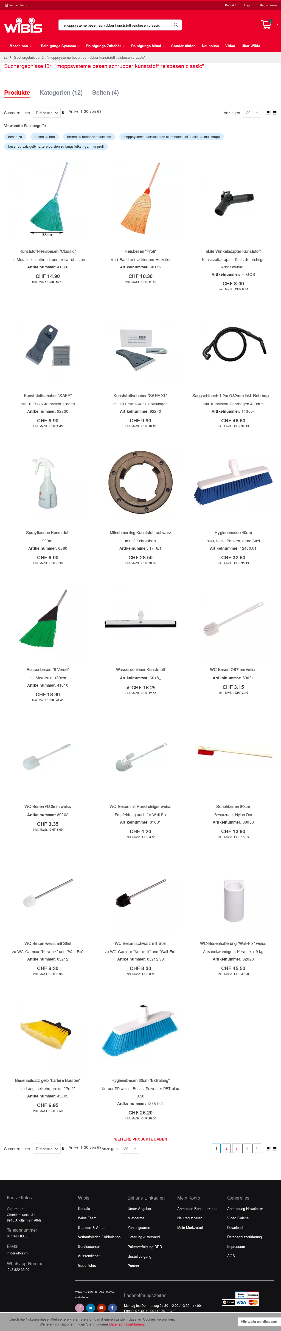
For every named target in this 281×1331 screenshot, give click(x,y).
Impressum (236, 1246)
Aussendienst (89, 1255)
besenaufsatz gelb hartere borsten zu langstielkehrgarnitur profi (56, 146)
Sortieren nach (17, 112)
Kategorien (61, 91)
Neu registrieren (189, 1217)
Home (6, 57)
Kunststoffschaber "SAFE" (48, 395)
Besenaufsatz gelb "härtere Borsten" (47, 1080)
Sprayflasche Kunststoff (47, 532)
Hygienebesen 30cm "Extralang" (140, 1080)
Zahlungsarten (139, 1227)
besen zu (15, 136)
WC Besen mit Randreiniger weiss (140, 806)
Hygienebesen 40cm (233, 532)
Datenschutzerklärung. (127, 1324)
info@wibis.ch (17, 1253)
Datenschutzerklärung (244, 1236)
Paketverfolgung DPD (145, 1246)
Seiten (105, 91)
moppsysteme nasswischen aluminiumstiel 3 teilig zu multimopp (171, 136)
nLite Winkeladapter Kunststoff (233, 251)
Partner (133, 1265)
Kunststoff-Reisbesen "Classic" (47, 251)
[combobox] (120, 24)
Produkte (17, 92)
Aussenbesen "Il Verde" (48, 669)
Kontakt (230, 5)
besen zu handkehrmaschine (89, 136)
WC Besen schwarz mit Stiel (140, 943)
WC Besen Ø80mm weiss (47, 806)
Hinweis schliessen (259, 1321)
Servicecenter (89, 1246)
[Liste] (275, 113)
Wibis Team (87, 1217)
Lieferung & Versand (144, 1236)
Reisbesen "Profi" (140, 251)
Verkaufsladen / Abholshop (99, 1236)
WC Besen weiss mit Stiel (47, 943)
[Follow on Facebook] (112, 1308)
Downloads (236, 1227)
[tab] (21, 87)
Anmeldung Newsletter (245, 1208)
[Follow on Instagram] (79, 1308)
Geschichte (87, 1265)
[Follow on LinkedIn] (90, 1308)
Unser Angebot (139, 1208)
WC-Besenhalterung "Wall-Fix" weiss (233, 943)
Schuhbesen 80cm (233, 806)
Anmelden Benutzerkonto (197, 1208)
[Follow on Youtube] (101, 1308)
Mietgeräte (136, 1217)
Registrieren (268, 5)
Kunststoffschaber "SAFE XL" (140, 395)
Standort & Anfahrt (93, 1227)
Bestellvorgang (139, 1256)
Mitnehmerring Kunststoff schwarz (140, 532)
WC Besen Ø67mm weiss (233, 669)
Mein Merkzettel (190, 1227)
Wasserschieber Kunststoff (140, 669)
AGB (231, 1255)
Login (247, 5)
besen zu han (45, 136)
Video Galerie (238, 1217)
